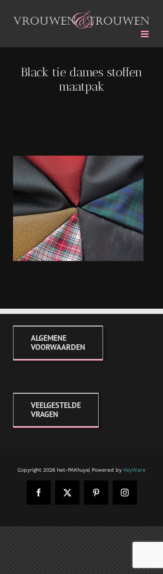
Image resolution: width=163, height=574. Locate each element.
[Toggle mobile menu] (145, 32)
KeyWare (134, 468)
